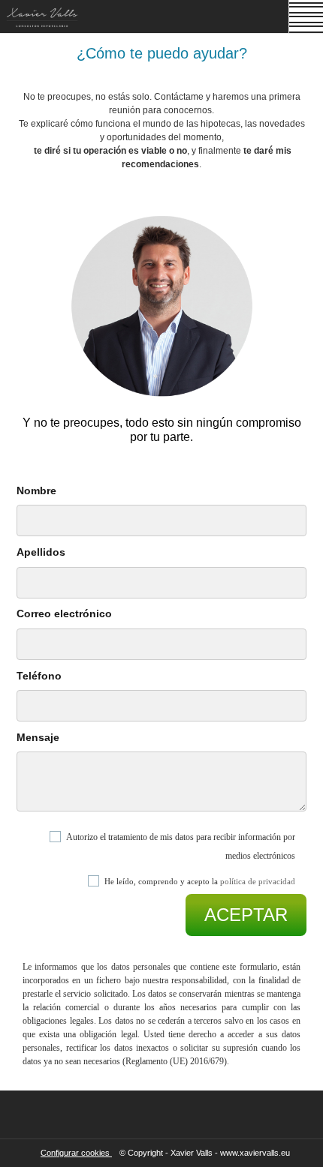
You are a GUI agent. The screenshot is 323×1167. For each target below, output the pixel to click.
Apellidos (41, 552)
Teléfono (39, 676)
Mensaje (38, 737)
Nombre (36, 490)
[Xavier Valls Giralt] (42, 19)
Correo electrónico (64, 614)
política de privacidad (257, 881)
